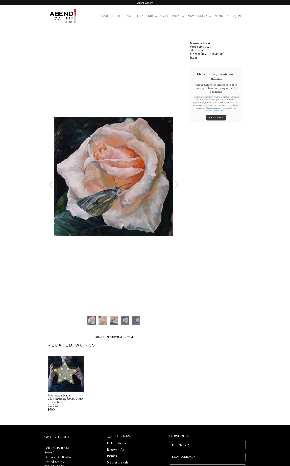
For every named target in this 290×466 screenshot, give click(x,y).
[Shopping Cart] (239, 16)
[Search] (234, 16)
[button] (136, 15)
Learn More (216, 117)
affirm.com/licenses (216, 110)
